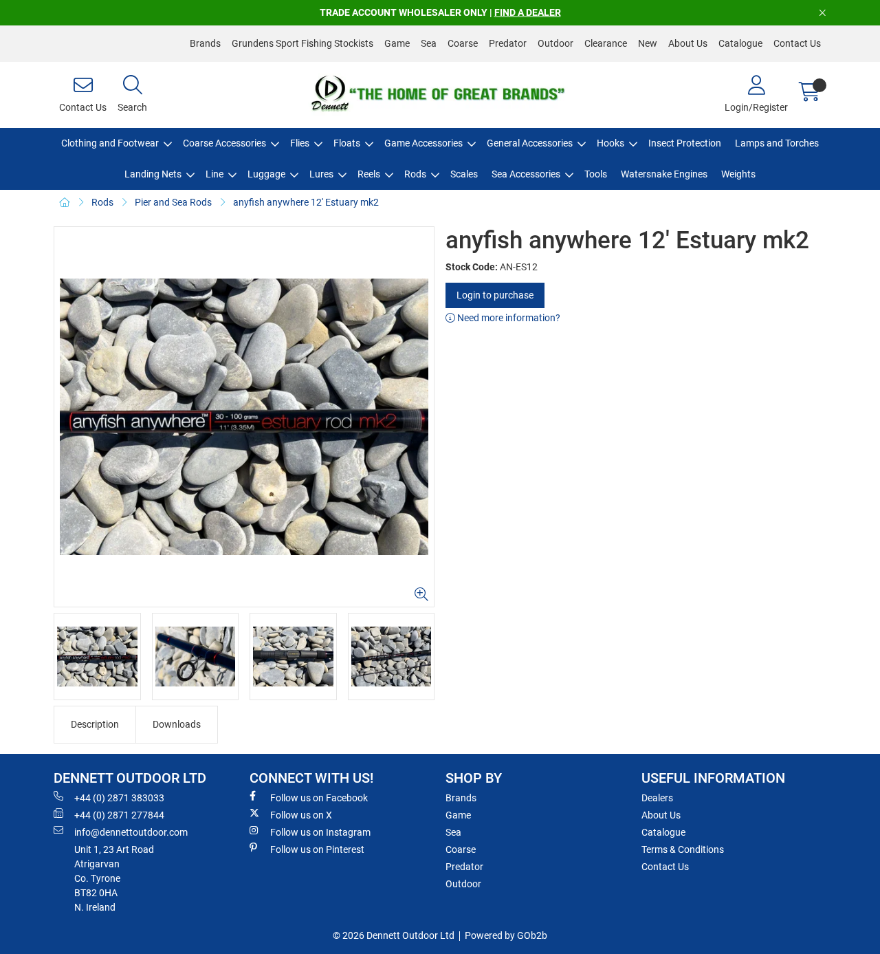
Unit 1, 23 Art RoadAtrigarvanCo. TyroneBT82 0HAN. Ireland (114, 878)
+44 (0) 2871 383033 (119, 797)
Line (214, 174)
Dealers (657, 797)
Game (397, 43)
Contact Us (797, 43)
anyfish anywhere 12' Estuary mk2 (306, 202)
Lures (321, 174)
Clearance (605, 43)
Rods (415, 174)
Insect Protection (684, 143)
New (647, 43)
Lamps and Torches (777, 143)
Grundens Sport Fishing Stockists (302, 43)
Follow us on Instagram (320, 832)
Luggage (266, 174)
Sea (429, 43)
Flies (299, 143)
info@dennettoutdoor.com (131, 832)
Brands (205, 43)
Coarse (463, 43)
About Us (687, 43)
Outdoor (555, 43)
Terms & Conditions (682, 849)
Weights (738, 174)
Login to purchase (495, 295)
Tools (595, 174)
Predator (508, 43)
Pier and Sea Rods (173, 202)
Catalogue (740, 43)
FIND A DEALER (527, 12)
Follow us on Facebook (319, 797)
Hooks (610, 143)
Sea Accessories (526, 174)
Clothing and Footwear (110, 143)
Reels (369, 174)
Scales (464, 174)
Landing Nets (153, 174)
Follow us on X (301, 815)
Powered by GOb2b (506, 935)
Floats (346, 143)
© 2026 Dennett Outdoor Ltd (393, 935)
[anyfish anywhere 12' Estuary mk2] (244, 416)
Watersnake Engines (664, 174)
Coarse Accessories (224, 143)
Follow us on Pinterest (317, 849)
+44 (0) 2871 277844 (119, 815)
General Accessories (530, 143)
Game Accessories (423, 143)
